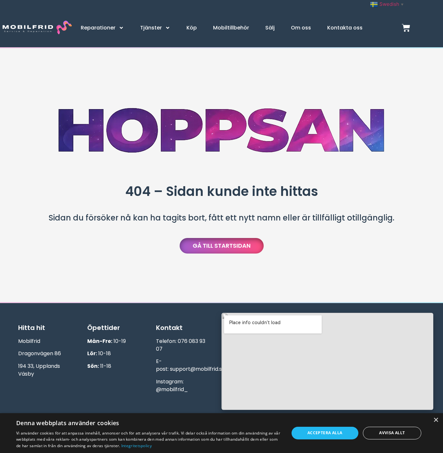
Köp (191, 27)
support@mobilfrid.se (197, 369)
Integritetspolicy (136, 445)
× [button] (435, 420)
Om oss (301, 27)
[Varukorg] (406, 28)
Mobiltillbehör (231, 27)
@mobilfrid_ (172, 389)
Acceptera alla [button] (324, 433)
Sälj (270, 27)
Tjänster (151, 27)
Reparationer (98, 27)
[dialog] (221, 433)
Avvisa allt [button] (392, 433)
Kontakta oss (345, 27)
